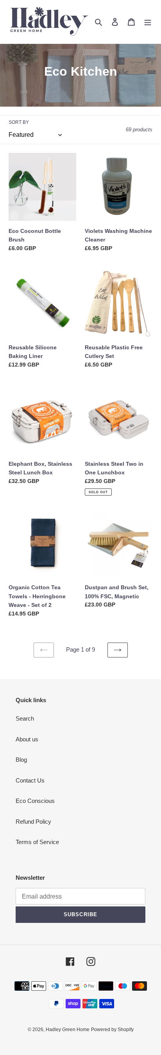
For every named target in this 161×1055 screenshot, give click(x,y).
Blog (21, 759)
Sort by (19, 122)
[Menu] (148, 21)
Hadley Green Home (67, 1029)
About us (27, 739)
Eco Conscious (35, 800)
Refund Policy (33, 821)
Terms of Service (37, 842)
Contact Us (30, 780)
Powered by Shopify (112, 1029)
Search (25, 718)
